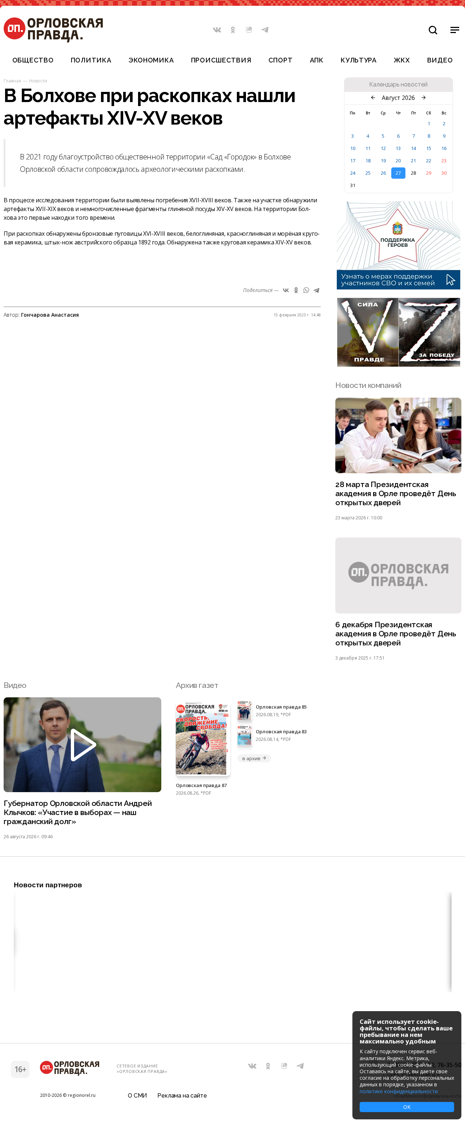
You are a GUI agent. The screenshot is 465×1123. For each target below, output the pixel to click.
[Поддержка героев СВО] (398, 287)
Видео (440, 60)
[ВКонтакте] (286, 290)
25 (368, 173)
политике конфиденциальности (399, 1091)
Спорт (280, 60)
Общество (33, 60)
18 (368, 160)
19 (383, 160)
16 (443, 148)
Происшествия (221, 60)
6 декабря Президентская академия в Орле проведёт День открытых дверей (395, 633)
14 (413, 148)
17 (352, 160)
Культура (359, 60)
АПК (317, 60)
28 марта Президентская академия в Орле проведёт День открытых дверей (395, 493)
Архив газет (197, 685)
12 (383, 148)
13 (398, 148)
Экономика (151, 60)
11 (368, 148)
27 (398, 173)
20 (398, 160)
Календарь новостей (398, 85)
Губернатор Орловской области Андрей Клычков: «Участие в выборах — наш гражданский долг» (78, 812)
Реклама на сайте (182, 1095)
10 (352, 148)
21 (413, 160)
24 (352, 173)
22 (428, 160)
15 (428, 148)
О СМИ (137, 1095)
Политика (91, 60)
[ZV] (398, 365)
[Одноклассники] (296, 290)
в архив (251, 758)
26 (383, 173)
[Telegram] (316, 290)
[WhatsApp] (306, 290)
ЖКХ (402, 60)
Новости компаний (368, 385)
